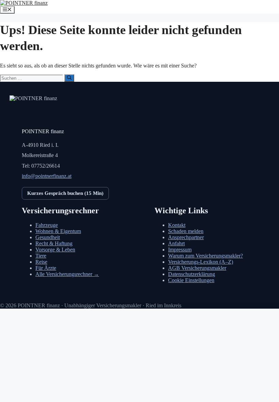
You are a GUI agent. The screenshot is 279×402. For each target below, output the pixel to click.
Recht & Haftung (53, 243)
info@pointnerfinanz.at (46, 176)
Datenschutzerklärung (191, 274)
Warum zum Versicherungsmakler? (205, 256)
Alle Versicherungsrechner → (67, 274)
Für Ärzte (45, 268)
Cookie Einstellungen (191, 280)
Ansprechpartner (186, 237)
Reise (41, 262)
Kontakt (176, 225)
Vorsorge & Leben (55, 249)
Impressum (180, 249)
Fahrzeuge (46, 225)
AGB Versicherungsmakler (197, 268)
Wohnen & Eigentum (58, 231)
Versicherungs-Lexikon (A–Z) (200, 262)
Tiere (40, 256)
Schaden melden (185, 231)
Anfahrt (176, 243)
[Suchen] (69, 78)
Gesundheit (47, 237)
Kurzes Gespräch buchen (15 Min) (65, 193)
